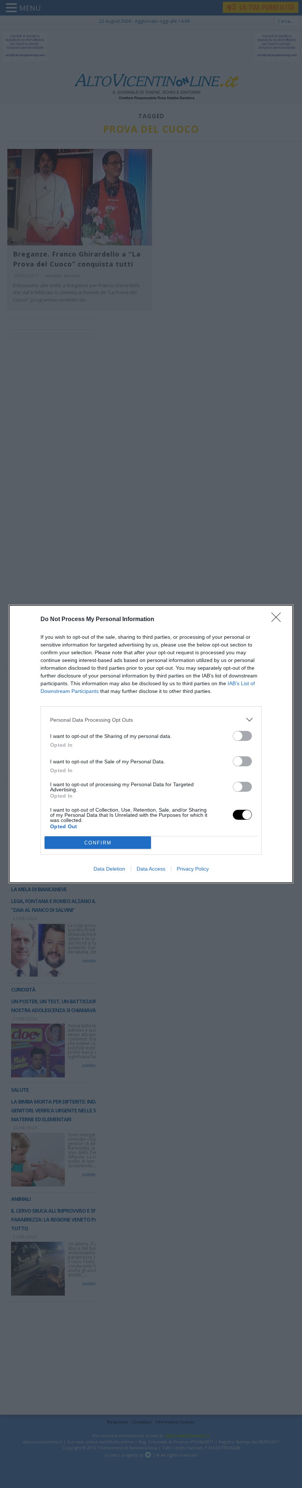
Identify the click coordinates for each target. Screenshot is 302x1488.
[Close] (278, 620)
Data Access (151, 869)
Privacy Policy (193, 869)
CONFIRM (98, 843)
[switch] (242, 736)
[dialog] (151, 744)
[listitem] (151, 720)
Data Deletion (109, 869)
